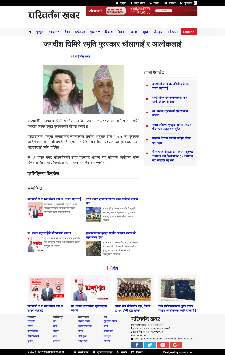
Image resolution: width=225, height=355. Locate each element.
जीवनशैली (83, 341)
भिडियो (107, 341)
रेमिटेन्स (56, 341)
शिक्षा (67, 32)
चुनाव (30, 341)
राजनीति (31, 321)
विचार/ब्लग (108, 331)
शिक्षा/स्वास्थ (33, 336)
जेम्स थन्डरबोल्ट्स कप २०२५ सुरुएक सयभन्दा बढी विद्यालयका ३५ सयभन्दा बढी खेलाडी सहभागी (172, 156)
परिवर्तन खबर (82, 56)
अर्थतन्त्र (80, 32)
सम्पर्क (156, 3)
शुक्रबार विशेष (110, 321)
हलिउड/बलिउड (85, 326)
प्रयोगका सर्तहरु (104, 352)
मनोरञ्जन (172, 32)
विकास (108, 32)
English (188, 32)
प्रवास (93, 32)
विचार (121, 32)
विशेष (113, 268)
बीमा (55, 326)
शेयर (55, 336)
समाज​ (30, 326)
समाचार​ (52, 32)
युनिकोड (188, 3)
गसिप (80, 331)
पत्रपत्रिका (33, 331)
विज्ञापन (172, 3)
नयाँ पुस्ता (82, 336)
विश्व (106, 326)
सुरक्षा (146, 32)
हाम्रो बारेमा (139, 3)
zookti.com (186, 352)
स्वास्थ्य (133, 32)
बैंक (54, 321)
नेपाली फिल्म (84, 321)
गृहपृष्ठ (122, 3)
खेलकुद (158, 32)
